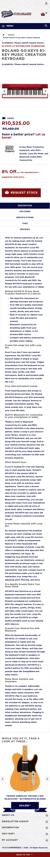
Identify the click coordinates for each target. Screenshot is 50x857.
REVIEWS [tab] (25, 229)
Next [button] (45, 91)
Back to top (24, 855)
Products (11, 35)
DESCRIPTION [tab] (25, 206)
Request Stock (24, 192)
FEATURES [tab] (24, 212)
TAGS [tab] (25, 223)
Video (10, 118)
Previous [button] (4, 91)
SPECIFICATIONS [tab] (24, 217)
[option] (25, 91)
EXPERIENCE (11, 847)
